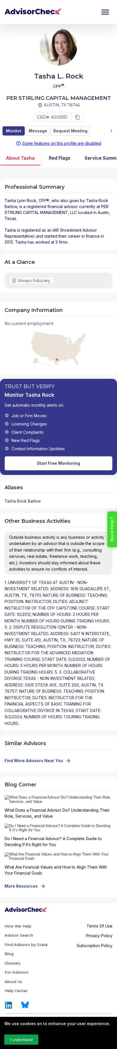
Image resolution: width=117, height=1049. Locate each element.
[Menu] (105, 12)
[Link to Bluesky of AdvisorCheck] (25, 1005)
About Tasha (20, 158)
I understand (21, 1039)
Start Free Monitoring (58, 463)
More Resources (21, 886)
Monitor (14, 130)
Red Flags (59, 158)
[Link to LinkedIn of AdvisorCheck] (8, 1005)
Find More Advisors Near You (34, 760)
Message (38, 130)
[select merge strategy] (111, 131)
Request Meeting (70, 130)
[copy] (78, 117)
